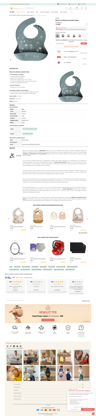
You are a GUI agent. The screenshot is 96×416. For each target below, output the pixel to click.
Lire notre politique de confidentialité (75, 396)
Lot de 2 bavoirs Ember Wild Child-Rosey (57, 226)
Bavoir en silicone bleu (25, 269)
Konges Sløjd (32, 225)
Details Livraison (83, 52)
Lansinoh (32, 257)
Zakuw (23, 109)
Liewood (52, 225)
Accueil (10, 15)
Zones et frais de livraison (35, 404)
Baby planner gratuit (63, 4)
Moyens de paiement (27, 404)
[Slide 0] (10, 59)
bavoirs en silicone (59, 172)
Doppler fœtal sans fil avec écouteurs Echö (18, 258)
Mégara (51, 414)
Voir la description (58, 22)
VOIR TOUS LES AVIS (86, 300)
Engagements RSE (83, 4)
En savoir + (85, 58)
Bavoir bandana (35, 266)
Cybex (51, 257)
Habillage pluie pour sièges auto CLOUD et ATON (59, 258)
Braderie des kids (21, 12)
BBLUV (11, 257)
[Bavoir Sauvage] (74, 36)
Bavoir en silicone (30, 15)
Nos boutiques (63, 12)
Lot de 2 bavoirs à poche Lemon (36, 226)
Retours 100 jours (73, 4)
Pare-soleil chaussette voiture (75, 258)
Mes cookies (48, 405)
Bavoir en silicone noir (70, 269)
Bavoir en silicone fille (60, 266)
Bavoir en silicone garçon (72, 266)
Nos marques (55, 12)
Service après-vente (43, 404)
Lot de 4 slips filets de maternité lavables (37, 258)
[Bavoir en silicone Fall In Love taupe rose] (69, 36)
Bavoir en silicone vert (47, 269)
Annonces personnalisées (74, 404)
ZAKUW (57, 18)
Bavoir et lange (23, 15)
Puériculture (14, 15)
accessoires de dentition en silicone (78, 162)
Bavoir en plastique (26, 266)
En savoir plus (74, 409)
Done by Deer (72, 225)
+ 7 (85, 35)
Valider (83, 43)
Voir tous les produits (83, 232)
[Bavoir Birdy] (63, 36)
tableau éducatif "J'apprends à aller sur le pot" (63, 190)
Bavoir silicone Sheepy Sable (75, 226)
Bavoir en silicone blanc (36, 269)
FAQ (47, 404)
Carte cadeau (15, 404)
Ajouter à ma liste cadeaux (71, 46)
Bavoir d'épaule (43, 266)
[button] (93, 413)
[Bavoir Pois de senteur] (80, 36)
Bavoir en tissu (17, 266)
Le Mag (71, 12)
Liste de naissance (45, 12)
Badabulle (72, 257)
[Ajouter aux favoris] (87, 24)
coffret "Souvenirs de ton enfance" (71, 180)
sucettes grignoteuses (46, 172)
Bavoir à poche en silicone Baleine (16, 226)
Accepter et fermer (88, 409)
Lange (11, 266)
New (37, 12)
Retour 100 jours (20, 404)
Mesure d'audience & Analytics (75, 402)
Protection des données (59, 404)
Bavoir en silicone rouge (59, 269)
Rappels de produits (52, 404)
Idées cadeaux (30, 12)
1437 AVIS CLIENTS (28, 277)
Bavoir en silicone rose (14, 269)
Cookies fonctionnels (73, 401)
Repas (18, 15)
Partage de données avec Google (76, 400)
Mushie (11, 225)
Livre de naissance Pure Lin (42, 187)
